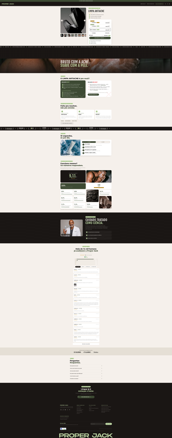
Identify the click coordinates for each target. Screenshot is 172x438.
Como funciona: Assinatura (64, 417)
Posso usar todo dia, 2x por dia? (86, 368)
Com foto (83, 266)
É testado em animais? (86, 378)
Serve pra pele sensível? (86, 370)
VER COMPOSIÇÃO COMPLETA (68, 123)
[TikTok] (63, 410)
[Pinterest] (69, 410)
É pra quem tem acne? (86, 365)
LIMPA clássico (103, 85)
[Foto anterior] (62, 20)
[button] (100, 22)
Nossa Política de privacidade (106, 409)
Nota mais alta (88, 266)
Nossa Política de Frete (105, 408)
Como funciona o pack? (86, 376)
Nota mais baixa (94, 266)
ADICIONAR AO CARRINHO (99, 37)
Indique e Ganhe (91, 410)
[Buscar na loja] (165, 4)
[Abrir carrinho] (169, 4)
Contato (90, 406)
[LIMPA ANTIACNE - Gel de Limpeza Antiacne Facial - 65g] (62, 35)
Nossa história (79, 408)
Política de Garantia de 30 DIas (106, 406)
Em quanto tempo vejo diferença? (86, 373)
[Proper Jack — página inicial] (8, 4)
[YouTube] (65, 410)
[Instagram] (61, 410)
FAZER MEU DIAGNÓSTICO (93, 94)
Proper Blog (79, 406)
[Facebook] (67, 410)
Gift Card (78, 413)
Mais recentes (78, 266)
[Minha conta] (167, 4)
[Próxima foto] (85, 20)
